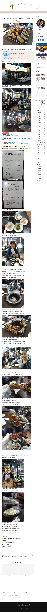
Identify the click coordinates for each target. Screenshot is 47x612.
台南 (41, 154)
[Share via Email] (22, 553)
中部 (42, 124)
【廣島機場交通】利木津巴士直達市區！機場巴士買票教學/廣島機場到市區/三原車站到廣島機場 (43, 101)
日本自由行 (41, 122)
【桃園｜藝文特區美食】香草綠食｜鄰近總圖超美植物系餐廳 (38, 79)
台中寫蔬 (41, 176)
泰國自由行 (41, 118)
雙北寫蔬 (41, 170)
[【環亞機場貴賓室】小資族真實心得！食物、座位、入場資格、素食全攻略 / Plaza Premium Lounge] (10, 569)
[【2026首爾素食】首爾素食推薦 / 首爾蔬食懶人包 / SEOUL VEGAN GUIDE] (43, 84)
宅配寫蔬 (41, 178)
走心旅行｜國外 (26, 12)
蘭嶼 (41, 162)
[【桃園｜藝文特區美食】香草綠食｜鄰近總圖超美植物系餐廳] (38, 75)
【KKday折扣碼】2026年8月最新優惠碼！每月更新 (38, 99)
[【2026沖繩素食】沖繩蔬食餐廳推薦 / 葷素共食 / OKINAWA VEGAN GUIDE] (38, 84)
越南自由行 (41, 112)
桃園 (41, 150)
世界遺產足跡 (33, 12)
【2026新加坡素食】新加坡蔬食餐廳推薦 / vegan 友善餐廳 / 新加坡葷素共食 (43, 79)
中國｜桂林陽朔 (41, 142)
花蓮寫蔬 (41, 168)
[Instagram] (38, 12)
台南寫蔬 (41, 166)
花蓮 (41, 158)
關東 (42, 126)
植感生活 (9, 12)
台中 (41, 146)
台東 (41, 160)
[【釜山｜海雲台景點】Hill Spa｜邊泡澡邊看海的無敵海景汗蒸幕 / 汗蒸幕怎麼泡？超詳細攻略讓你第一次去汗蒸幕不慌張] (26, 569)
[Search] (43, 12)
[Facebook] (37, 12)
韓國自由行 (41, 134)
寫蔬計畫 (13, 12)
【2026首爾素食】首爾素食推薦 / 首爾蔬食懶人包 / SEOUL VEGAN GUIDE (43, 90)
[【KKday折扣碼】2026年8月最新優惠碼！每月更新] (38, 95)
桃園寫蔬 (41, 172)
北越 (42, 114)
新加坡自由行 (41, 140)
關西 (42, 132)
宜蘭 (41, 156)
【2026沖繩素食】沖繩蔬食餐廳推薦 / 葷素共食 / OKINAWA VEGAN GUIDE (38, 90)
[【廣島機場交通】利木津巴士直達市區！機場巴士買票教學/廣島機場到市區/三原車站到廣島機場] (43, 95)
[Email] (41, 12)
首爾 (42, 136)
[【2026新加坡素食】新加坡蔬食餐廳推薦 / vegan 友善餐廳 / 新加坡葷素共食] (43, 75)
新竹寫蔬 (41, 174)
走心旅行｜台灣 (19, 12)
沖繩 (42, 130)
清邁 (42, 120)
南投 (41, 152)
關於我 (5, 12)
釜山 (42, 138)
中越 (42, 116)
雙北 (41, 148)
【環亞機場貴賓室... (10, 575)
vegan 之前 (41, 182)
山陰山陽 (42, 128)
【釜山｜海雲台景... (26, 575)
